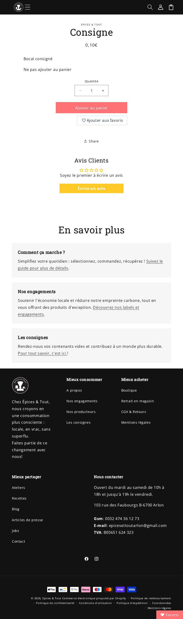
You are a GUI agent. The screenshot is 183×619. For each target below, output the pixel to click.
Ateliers (18, 487)
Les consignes (78, 422)
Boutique (129, 390)
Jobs (15, 530)
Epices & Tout (51, 598)
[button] (27, 7)
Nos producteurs (81, 411)
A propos (74, 390)
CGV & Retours (133, 411)
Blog (15, 509)
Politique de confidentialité (55, 603)
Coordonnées (161, 603)
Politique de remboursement (151, 598)
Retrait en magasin (137, 401)
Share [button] (94, 141)
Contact (18, 541)
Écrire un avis (91, 188)
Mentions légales (136, 422)
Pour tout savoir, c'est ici (42, 353)
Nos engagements (81, 401)
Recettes (19, 498)
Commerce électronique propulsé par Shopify (94, 598)
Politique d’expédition (132, 603)
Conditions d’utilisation (95, 603)
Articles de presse (27, 520)
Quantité (91, 81)
